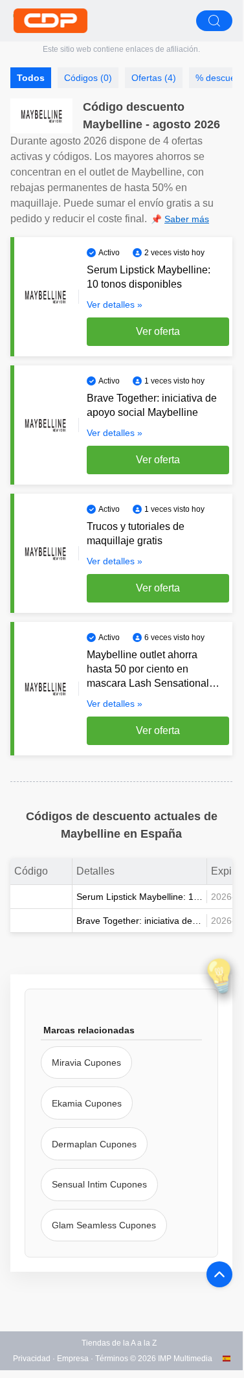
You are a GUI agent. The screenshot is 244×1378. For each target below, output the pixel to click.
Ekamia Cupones (87, 1103)
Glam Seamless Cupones (104, 1225)
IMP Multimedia (185, 1358)
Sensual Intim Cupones (99, 1184)
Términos (111, 1358)
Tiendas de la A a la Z (119, 1343)
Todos (31, 78)
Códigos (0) (88, 78)
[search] (214, 20)
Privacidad (31, 1358)
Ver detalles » (114, 304)
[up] (219, 1274)
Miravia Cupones (86, 1062)
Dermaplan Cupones (94, 1144)
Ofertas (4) (153, 78)
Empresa (73, 1358)
